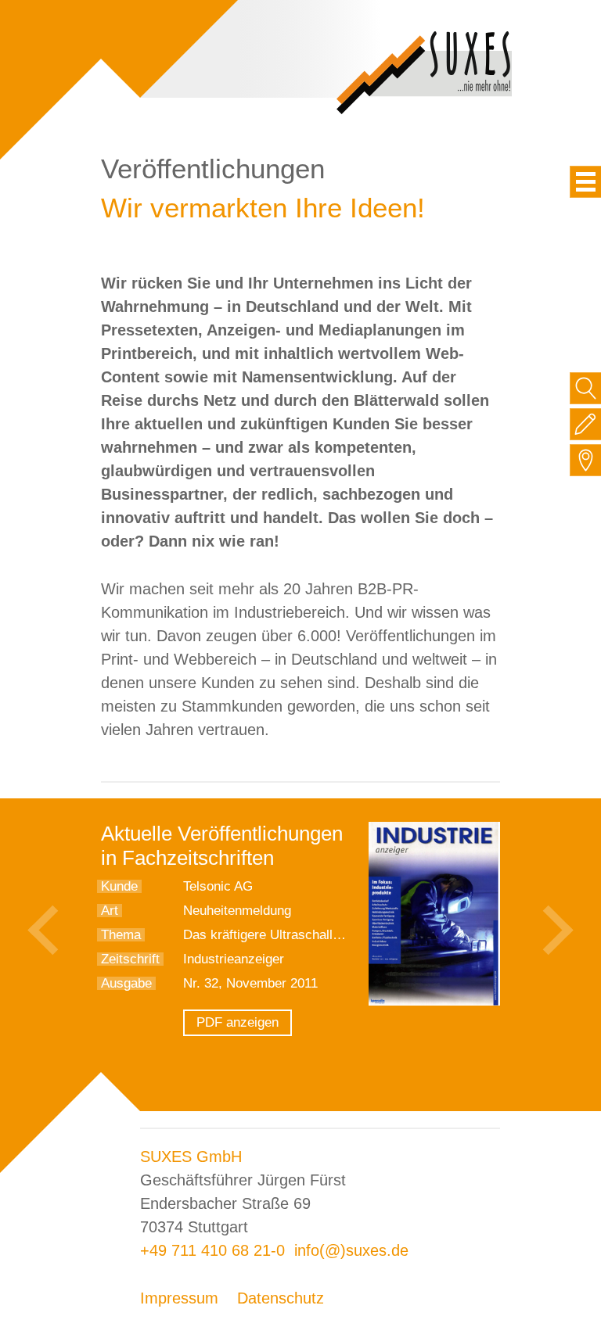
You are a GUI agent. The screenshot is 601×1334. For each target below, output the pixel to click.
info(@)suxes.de (351, 1250)
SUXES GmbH (191, 1156)
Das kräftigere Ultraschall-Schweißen (292, 934)
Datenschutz (280, 1298)
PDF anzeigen (237, 1022)
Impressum (179, 1298)
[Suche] (585, 388)
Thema (121, 934)
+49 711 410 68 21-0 (212, 1250)
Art (109, 910)
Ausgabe (126, 983)
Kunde (119, 886)
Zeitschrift (130, 959)
